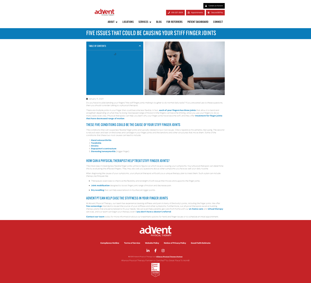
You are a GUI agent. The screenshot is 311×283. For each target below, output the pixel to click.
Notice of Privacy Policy (175, 242)
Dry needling (97, 190)
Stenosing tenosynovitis (103, 151)
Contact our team (95, 216)
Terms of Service (132, 242)
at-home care (196, 208)
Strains (94, 145)
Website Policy (152, 242)
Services (143, 22)
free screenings (94, 206)
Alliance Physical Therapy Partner (169, 256)
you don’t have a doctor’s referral (154, 211)
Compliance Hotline (109, 242)
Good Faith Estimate (201, 242)
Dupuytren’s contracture (104, 148)
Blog (159, 22)
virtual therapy (215, 208)
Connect (218, 22)
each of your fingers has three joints (177, 110)
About (111, 22)
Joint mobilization (100, 185)
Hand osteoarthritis (101, 140)
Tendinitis (96, 143)
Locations (128, 22)
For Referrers (174, 22)
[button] (140, 46)
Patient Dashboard (197, 22)
